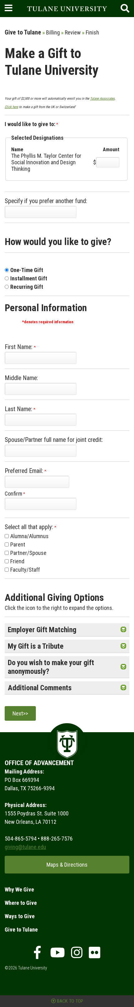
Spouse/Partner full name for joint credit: (54, 439)
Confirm (14, 493)
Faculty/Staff (25, 569)
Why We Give (19, 889)
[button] (123, 629)
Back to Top (69, 1001)
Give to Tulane (21, 929)
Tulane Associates (102, 99)
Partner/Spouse (28, 553)
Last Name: (19, 409)
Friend (17, 561)
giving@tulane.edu (25, 847)
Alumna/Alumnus (29, 536)
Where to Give (21, 903)
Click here (11, 107)
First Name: (19, 347)
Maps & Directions (67, 864)
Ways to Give (20, 916)
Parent (17, 544)
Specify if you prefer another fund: (46, 201)
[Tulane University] (67, 8)
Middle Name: (21, 378)
